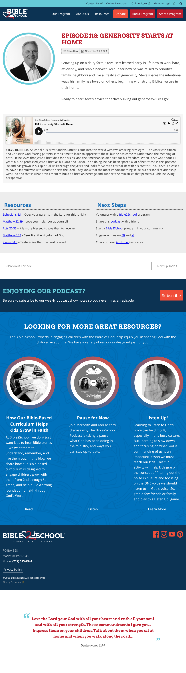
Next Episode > (167, 266)
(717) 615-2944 (22, 561)
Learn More (157, 509)
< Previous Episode (19, 266)
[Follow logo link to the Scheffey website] (23, 582)
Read (29, 509)
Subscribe (171, 295)
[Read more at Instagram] (164, 534)
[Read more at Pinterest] (180, 534)
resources (107, 342)
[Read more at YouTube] (172, 534)
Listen (93, 509)
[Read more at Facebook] (156, 534)
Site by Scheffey (12, 582)
